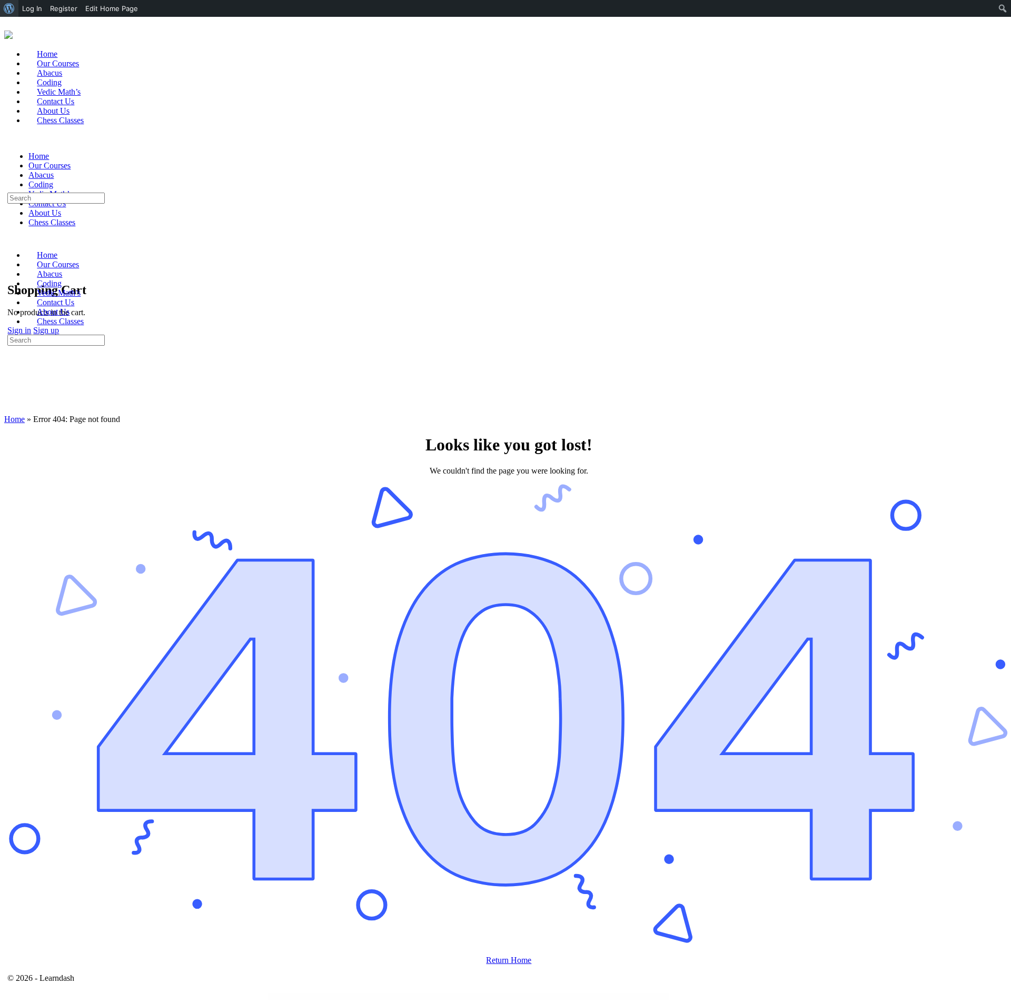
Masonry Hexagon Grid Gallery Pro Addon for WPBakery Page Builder (556, 996)
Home (14, 419)
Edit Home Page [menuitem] (111, 8)
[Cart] (13, 267)
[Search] (13, 258)
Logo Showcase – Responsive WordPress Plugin (472, 996)
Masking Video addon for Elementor (527, 996)
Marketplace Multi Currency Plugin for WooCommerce (501, 996)
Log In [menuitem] (32, 8)
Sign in (19, 330)
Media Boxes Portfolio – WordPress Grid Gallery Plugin (591, 996)
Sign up (46, 330)
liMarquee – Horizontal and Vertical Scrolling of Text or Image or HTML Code (393, 996)
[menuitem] (9, 8)
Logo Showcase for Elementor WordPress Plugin (446, 996)
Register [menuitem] (63, 8)
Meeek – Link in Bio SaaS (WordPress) (618, 996)
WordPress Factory (365, 996)
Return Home (508, 960)
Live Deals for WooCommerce (424, 996)
